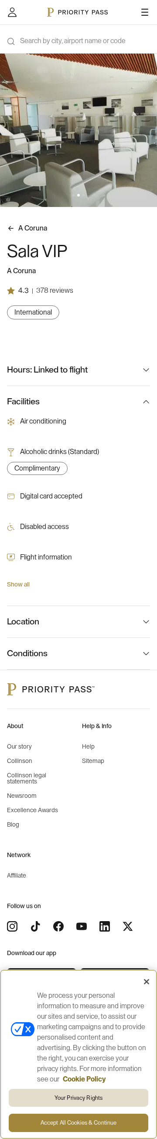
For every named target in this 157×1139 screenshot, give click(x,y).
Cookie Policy (84, 1079)
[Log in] (12, 12)
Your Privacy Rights (78, 1098)
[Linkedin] (104, 926)
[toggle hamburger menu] (145, 12)
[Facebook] (58, 926)
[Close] (146, 981)
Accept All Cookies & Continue (79, 1122)
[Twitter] (128, 926)
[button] (73, 195)
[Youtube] (81, 926)
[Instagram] (12, 926)
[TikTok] (35, 926)
